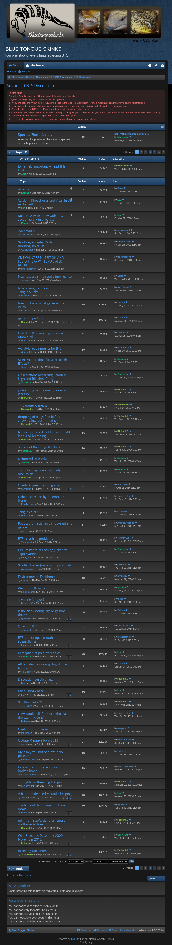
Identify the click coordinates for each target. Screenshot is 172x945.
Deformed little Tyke (32, 459)
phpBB (74, 939)
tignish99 (25, 618)
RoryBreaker (27, 504)
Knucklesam (27, 592)
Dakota (121, 302)
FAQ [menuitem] (151, 66)
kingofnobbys (124, 241)
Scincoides (27, 409)
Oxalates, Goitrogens (33, 729)
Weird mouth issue (31, 588)
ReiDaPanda (123, 625)
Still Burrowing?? (30, 702)
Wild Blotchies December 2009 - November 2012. (41, 837)
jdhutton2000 (27, 352)
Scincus (25, 367)
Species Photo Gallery (35, 135)
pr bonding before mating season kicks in (42, 392)
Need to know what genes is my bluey (41, 305)
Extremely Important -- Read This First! (41, 168)
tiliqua (120, 599)
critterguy (122, 511)
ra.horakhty (27, 310)
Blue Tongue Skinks (23, 930)
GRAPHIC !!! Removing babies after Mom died (43, 335)
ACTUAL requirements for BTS (39, 348)
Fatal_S (25, 557)
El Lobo (25, 843)
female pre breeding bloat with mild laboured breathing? (44, 434)
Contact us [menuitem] (86, 930)
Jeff (23, 531)
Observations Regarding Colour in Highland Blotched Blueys (42, 377)
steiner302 (26, 706)
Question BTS (28, 626)
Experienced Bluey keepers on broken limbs (39, 769)
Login (13, 71)
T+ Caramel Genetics (33, 405)
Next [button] (163, 152)
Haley (120, 751)
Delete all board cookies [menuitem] (124, 930)
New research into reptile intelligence (45, 276)
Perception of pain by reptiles (39, 653)
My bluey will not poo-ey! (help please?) (40, 754)
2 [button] (141, 152)
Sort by (89, 861)
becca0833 (123, 347)
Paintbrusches (28, 759)
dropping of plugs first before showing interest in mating (39, 418)
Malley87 (25, 295)
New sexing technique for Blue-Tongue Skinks (40, 290)
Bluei (23, 683)
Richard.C (26, 322)
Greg (120, 188)
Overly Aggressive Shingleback (40, 485)
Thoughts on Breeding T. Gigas (40, 782)
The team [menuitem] (102, 930)
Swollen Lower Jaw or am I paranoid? (44, 565)
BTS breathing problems (35, 539)
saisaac (25, 280)
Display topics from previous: (53, 861)
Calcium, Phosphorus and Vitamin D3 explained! (45, 202)
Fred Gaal (122, 484)
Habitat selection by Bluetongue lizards (41, 499)
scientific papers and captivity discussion (39, 472)
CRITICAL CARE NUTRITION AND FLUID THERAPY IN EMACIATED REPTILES (41, 261)
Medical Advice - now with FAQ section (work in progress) (40, 218)
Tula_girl (25, 671)
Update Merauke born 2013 (38, 740)
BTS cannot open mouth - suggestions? (36, 639)
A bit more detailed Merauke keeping (45, 794)
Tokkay (25, 234)
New (15, 152)
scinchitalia (26, 630)
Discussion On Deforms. (35, 679)
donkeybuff (27, 786)
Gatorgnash (27, 249)
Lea (23, 208)
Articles (23, 189)
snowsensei (123, 230)
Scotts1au (123, 137)
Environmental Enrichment (37, 577)
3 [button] (145, 152)
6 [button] (159, 152)
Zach (24, 174)
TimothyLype (124, 538)
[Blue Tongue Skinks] (86, 23)
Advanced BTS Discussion (30, 85)
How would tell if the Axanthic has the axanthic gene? (42, 715)
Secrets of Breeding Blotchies (39, 447)
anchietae (26, 489)
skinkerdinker (124, 637)
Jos (23, 744)
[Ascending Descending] (119, 861)
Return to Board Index (20, 875)
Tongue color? (28, 512)
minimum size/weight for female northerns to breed (41, 822)
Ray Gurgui (27, 340)
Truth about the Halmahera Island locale (42, 807)
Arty (90, 942)
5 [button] (154, 152)
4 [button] (150, 152)
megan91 (26, 732)
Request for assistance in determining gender (45, 525)
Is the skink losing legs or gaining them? (41, 613)
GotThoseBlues (29, 774)
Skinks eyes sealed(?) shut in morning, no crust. (38, 244)
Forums (17, 65)
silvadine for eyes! (31, 600)
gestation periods (30, 318)
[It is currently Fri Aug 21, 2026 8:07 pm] (162, 77)
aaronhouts (123, 287)
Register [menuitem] (163, 66)
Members (36, 65)
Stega (120, 276)
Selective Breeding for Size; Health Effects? (42, 362)
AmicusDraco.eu (125, 522)
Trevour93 (26, 542)
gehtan (120, 804)
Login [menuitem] (157, 66)
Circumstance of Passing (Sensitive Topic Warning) (43, 552)
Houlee (24, 515)
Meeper (121, 332)
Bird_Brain (123, 165)
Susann (121, 359)
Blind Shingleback (31, 691)
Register (26, 71)
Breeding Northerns (32, 851)
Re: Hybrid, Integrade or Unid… (131, 134)
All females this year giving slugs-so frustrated (43, 666)
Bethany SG (27, 603)
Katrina (25, 192)
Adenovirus (26, 231)
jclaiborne (26, 569)
